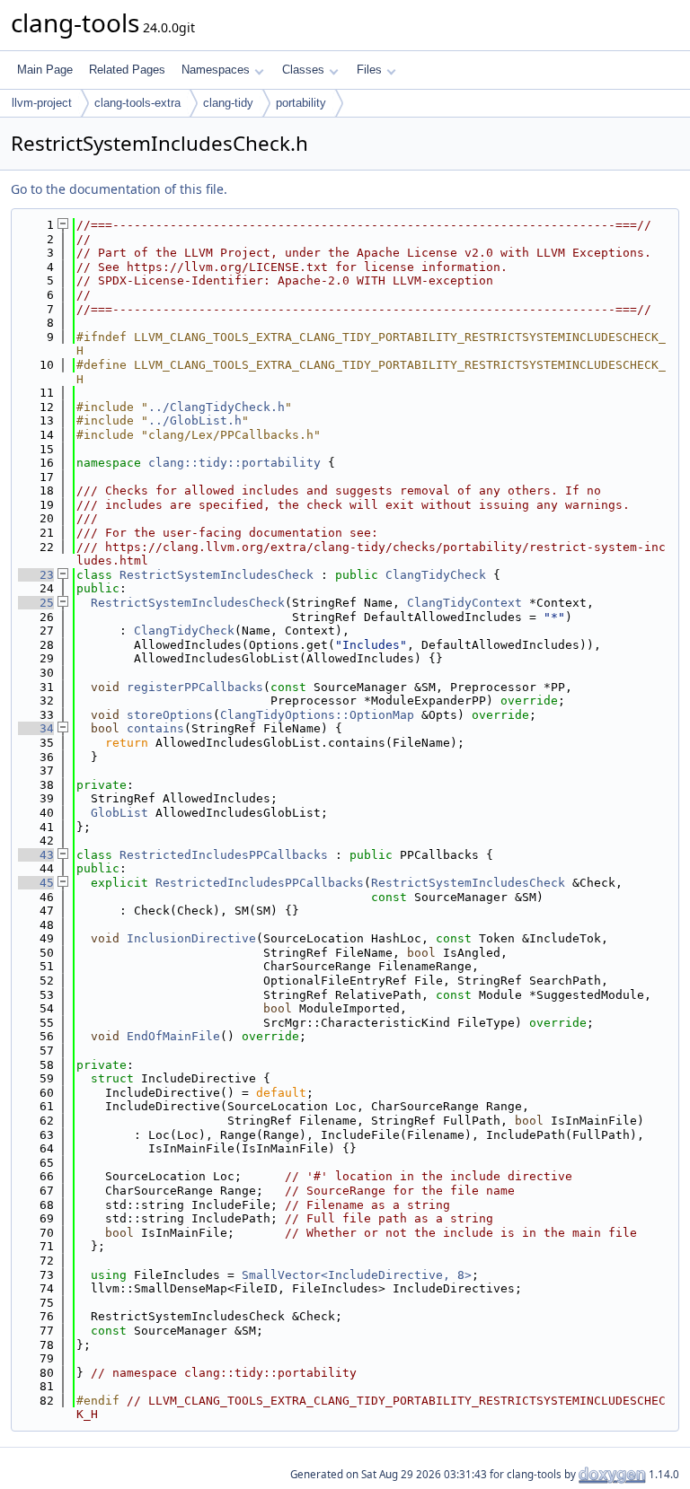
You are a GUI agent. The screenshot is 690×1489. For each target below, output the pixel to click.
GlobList (119, 812)
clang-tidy (228, 102)
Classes (303, 69)
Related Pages (127, 69)
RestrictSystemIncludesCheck (216, 575)
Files (369, 69)
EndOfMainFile (173, 1036)
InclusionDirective (191, 938)
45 (36, 882)
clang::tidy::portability (234, 462)
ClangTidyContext (464, 602)
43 (36, 855)
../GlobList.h (195, 420)
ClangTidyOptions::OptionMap (317, 715)
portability (301, 102)
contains (155, 728)
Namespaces (215, 69)
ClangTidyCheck (435, 575)
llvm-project (42, 102)
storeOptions (170, 715)
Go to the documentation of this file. (119, 188)
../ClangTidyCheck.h (216, 407)
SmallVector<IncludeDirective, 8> (357, 1275)
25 (36, 602)
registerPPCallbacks (195, 687)
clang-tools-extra (137, 102)
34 (36, 728)
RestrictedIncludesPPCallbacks (223, 855)
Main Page (45, 69)
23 (36, 575)
